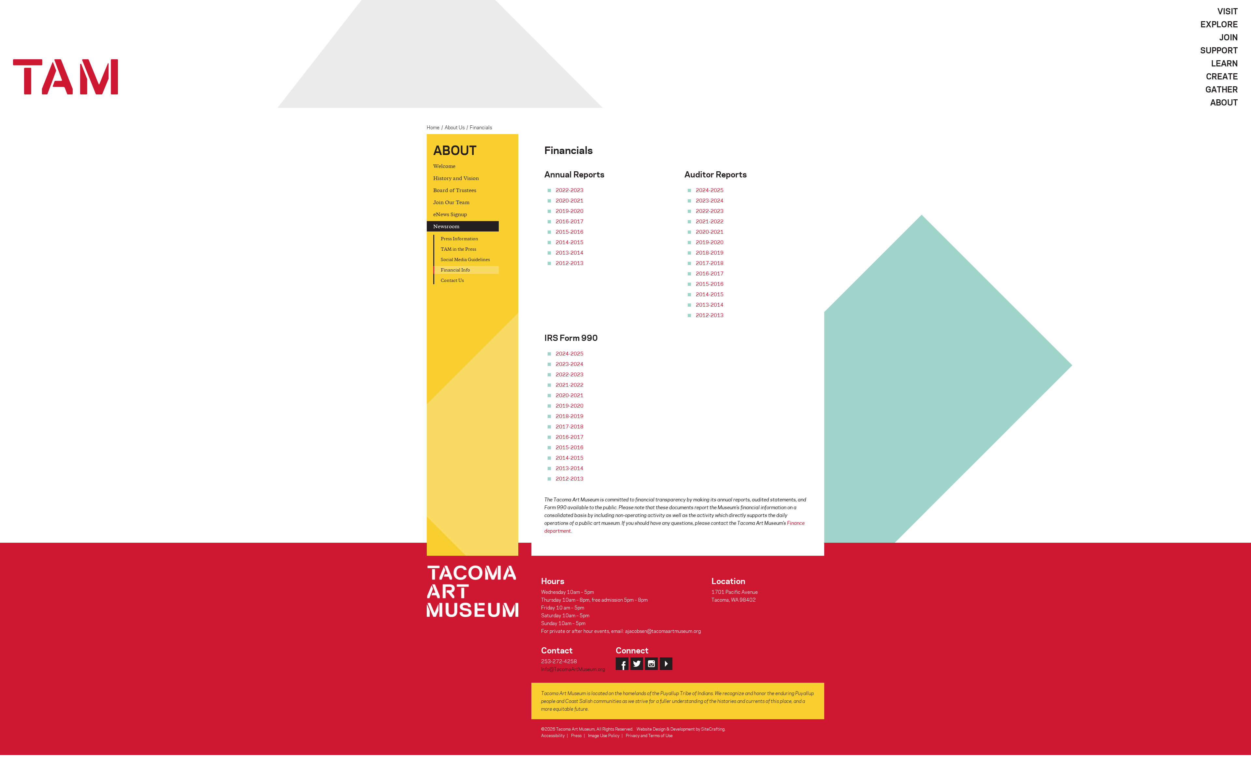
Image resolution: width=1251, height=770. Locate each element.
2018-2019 (710, 252)
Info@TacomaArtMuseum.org (573, 669)
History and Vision (456, 178)
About (1224, 102)
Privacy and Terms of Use (649, 735)
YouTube (666, 663)
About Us (455, 127)
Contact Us (452, 280)
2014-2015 (569, 242)
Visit (1227, 11)
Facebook (622, 663)
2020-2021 (569, 200)
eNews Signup (450, 214)
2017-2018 (710, 263)
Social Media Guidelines (465, 259)
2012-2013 (569, 263)
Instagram (651, 663)
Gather (1221, 89)
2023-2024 (710, 200)
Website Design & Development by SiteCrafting (681, 729)
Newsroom (446, 226)
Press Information (459, 238)
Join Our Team (451, 202)
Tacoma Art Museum (65, 76)
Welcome (444, 165)
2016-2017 (569, 221)
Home (433, 127)
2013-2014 (569, 252)
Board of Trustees (454, 190)
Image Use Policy (603, 735)
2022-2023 (569, 190)
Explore (1219, 24)
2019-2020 (569, 211)
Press (576, 735)
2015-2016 (569, 232)
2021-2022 (710, 221)
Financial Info (455, 270)
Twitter (636, 663)
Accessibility (553, 735)
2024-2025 (710, 190)
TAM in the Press (458, 249)
